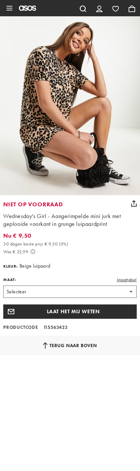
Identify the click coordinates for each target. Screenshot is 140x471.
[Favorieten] (115, 8)
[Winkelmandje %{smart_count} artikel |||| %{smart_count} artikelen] (132, 8)
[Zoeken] (83, 8)
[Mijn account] (99, 8)
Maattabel (127, 280)
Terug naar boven (73, 345)
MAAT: (9, 279)
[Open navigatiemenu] (9, 8)
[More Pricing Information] (33, 251)
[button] (70, 311)
